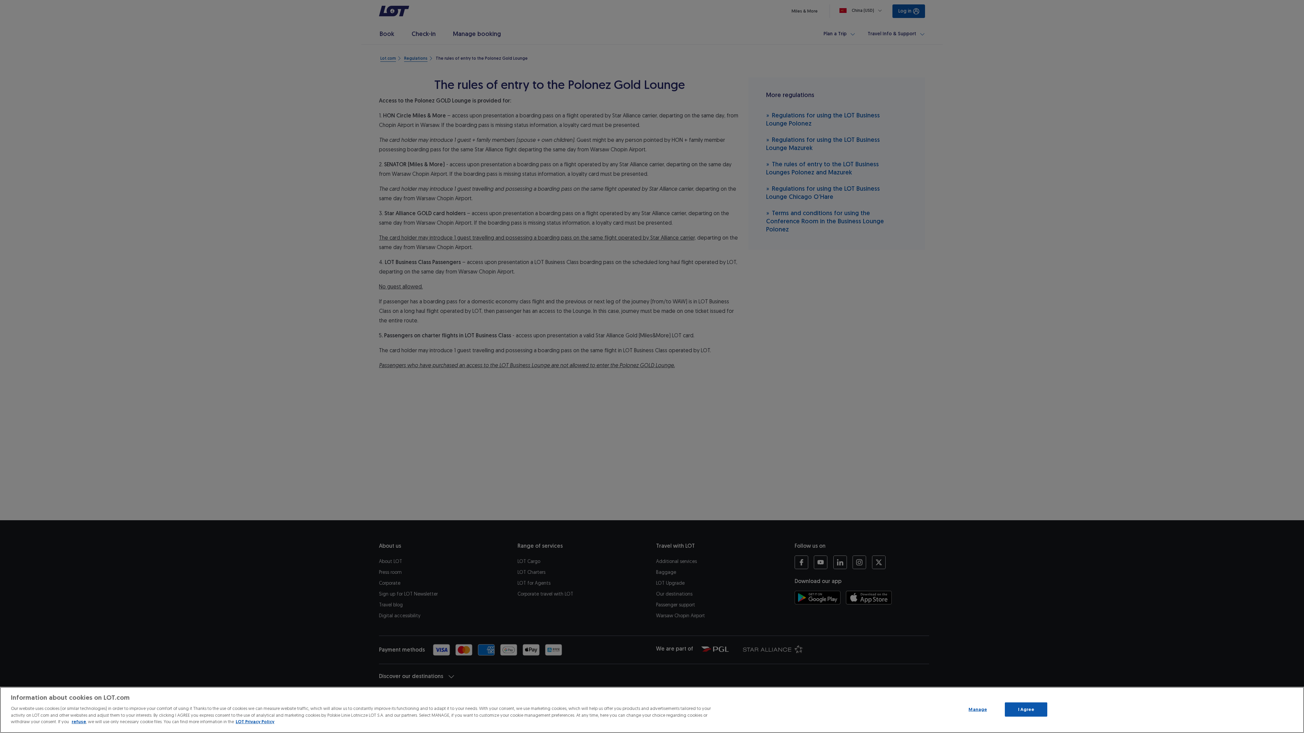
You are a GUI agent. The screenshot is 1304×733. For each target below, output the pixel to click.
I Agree (1026, 709)
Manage (977, 709)
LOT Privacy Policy (255, 721)
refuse (79, 721)
